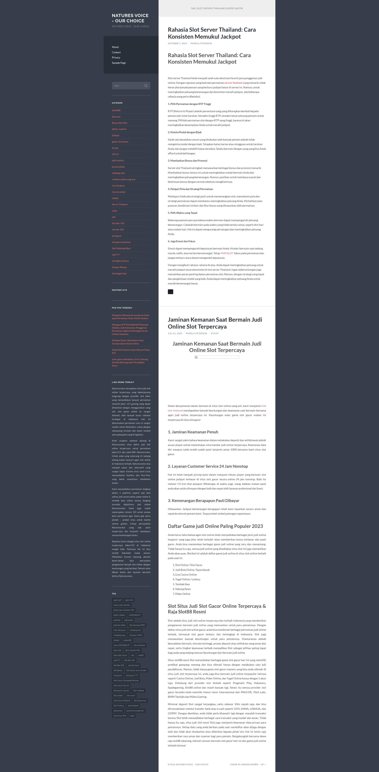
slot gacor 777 (132, 675)
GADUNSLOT (134, 615)
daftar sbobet (119, 615)
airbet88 (116, 110)
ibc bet (115, 148)
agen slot (129, 600)
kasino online (118, 166)
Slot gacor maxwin (121, 690)
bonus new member (122, 605)
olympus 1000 (136, 635)
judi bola (117, 620)
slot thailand (133, 705)
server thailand (233, 82)
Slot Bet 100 (118, 223)
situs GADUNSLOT (122, 645)
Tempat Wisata (119, 267)
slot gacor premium (121, 242)
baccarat (116, 116)
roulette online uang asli (123, 179)
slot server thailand (122, 700)
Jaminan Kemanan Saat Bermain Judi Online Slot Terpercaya (215, 323)
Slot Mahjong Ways (121, 248)
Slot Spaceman (140, 700)
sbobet (115, 198)
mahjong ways (120, 635)
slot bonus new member (136, 670)
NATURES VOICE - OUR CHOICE (130, 18)
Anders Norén (249, 764)
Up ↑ (263, 764)
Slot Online (118, 695)
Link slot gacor (120, 630)
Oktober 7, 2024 (177, 43)
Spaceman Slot (120, 715)
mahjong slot (135, 630)
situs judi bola (139, 645)
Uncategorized (119, 273)
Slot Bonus (118, 670)
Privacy (116, 57)
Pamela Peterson (201, 43)
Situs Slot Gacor (120, 655)
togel (132, 715)
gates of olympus (120, 141)
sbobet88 (127, 640)
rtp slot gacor (118, 185)
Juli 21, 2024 (175, 333)
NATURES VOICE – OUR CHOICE (192, 764)
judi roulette (118, 160)
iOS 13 (115, 154)
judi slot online (120, 625)
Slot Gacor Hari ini (121, 685)
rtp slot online (118, 192)
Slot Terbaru (119, 705)
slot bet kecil (133, 665)
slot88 (141, 655)
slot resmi (131, 695)
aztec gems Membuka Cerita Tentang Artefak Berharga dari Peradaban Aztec (130, 362)
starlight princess (120, 261)
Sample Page (119, 62)
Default (115, 135)
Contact (116, 52)
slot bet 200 (118, 229)
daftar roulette (119, 129)
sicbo (114, 210)
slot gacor (117, 235)
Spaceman (118, 710)
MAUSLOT (227, 253)
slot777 (116, 254)
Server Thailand (119, 204)
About (115, 47)
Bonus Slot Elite (119, 122)
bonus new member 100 (124, 610)
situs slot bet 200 (132, 650)
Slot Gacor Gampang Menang (126, 680)
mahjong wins (118, 173)
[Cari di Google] (170, 291)
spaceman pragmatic (135, 710)
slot (114, 217)
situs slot (117, 650)
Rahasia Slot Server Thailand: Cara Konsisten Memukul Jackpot (212, 33)
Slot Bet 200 (119, 665)
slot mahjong (138, 690)
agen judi (117, 600)
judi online (129, 620)
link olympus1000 (137, 625)
